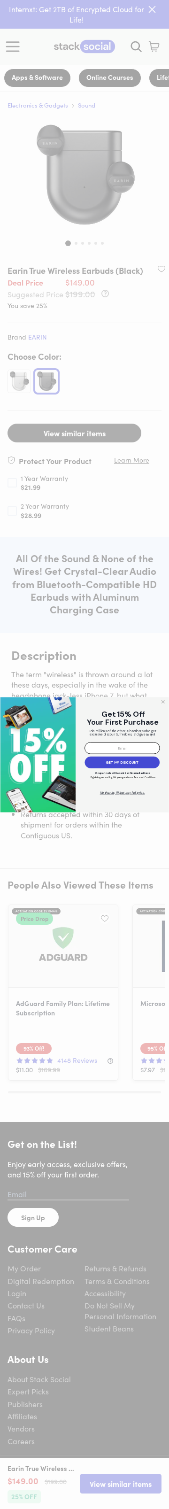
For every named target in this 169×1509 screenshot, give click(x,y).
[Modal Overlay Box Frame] (84, 754)
